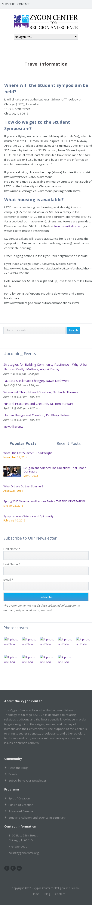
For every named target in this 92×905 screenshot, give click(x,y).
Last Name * (11, 564)
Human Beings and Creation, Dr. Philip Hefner (36, 415)
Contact (23, 4)
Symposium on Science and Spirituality (28, 516)
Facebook (76, 4)
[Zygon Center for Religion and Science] (46, 27)
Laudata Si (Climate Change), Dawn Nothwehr (36, 380)
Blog (47, 894)
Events (13, 774)
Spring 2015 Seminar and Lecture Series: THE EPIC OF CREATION (44, 501)
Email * (8, 579)
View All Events (13, 426)
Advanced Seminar (21, 811)
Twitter (82, 4)
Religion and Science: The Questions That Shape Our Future (55, 469)
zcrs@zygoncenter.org (24, 853)
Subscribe (8, 4)
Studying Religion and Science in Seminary (37, 817)
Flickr (88, 4)
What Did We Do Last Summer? (23, 486)
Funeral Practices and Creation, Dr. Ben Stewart (38, 403)
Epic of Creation (19, 798)
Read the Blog (18, 768)
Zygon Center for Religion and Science (57, 888)
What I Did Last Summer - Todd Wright (27, 453)
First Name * (11, 549)
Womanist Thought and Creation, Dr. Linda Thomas (40, 392)
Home (35, 894)
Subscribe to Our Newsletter (27, 780)
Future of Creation (21, 805)
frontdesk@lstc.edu (67, 226)
